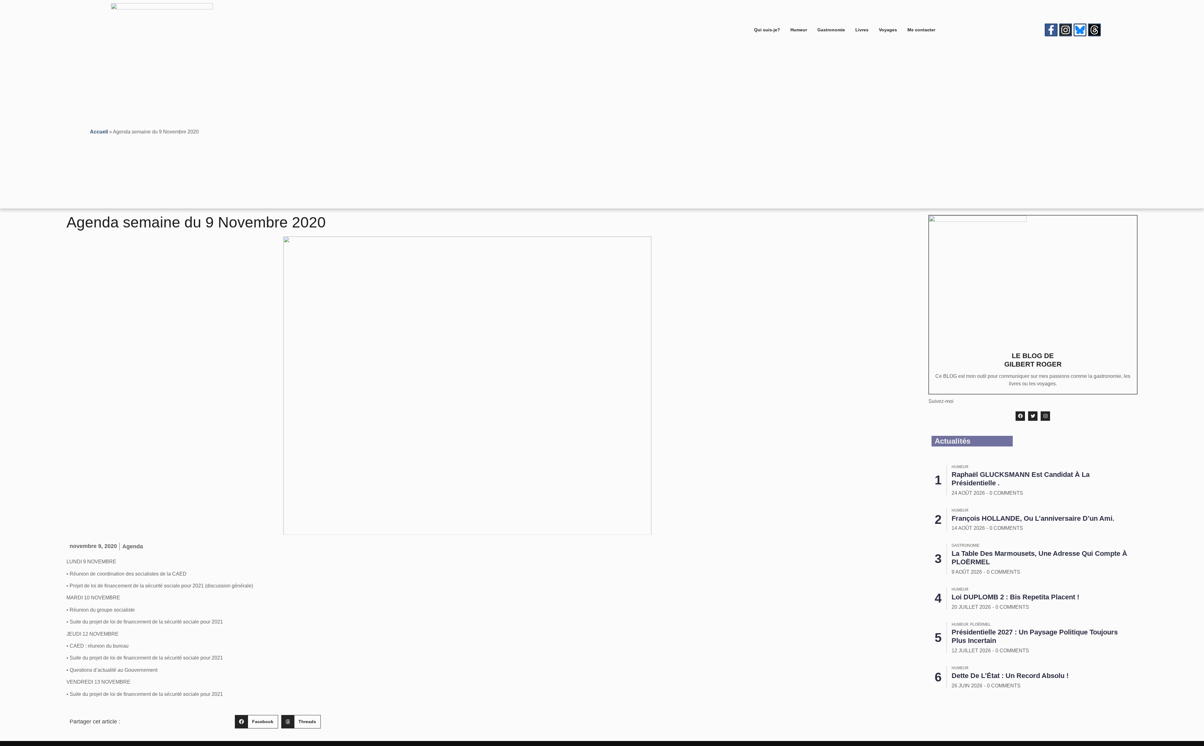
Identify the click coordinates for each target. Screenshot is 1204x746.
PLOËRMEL (980, 624)
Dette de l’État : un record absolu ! (1010, 676)
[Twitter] (1033, 416)
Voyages (888, 29)
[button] (256, 721)
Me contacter (921, 29)
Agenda (132, 546)
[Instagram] (1065, 29)
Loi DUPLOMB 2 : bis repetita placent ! (1015, 597)
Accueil (99, 131)
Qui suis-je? (767, 29)
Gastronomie (831, 29)
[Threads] (1094, 29)
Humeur (798, 29)
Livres (862, 29)
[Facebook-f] (1051, 29)
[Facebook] (1020, 416)
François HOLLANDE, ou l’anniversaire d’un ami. (1033, 518)
